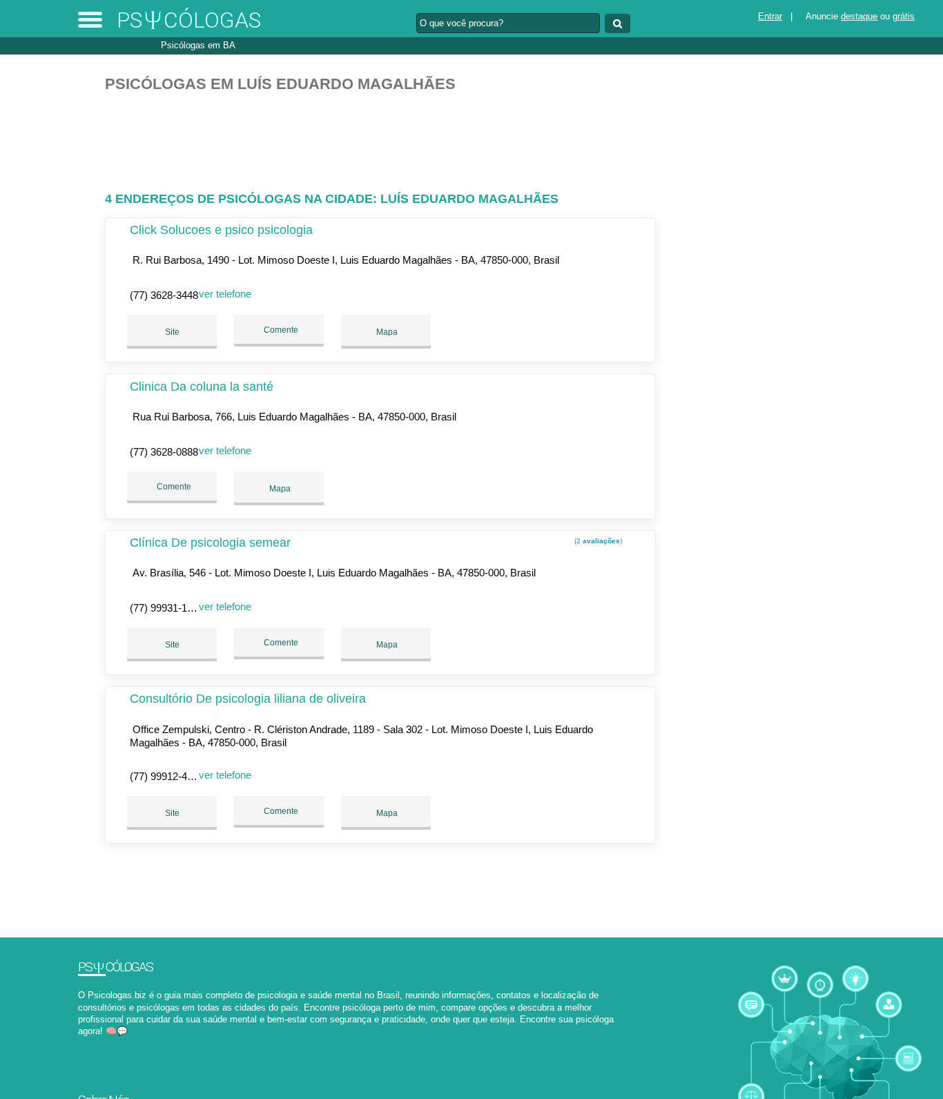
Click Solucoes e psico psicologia (221, 230)
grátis (904, 16)
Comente (280, 330)
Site (172, 332)
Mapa (386, 332)
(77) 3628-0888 (164, 452)
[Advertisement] (384, 136)
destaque (859, 16)
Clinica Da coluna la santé (201, 386)
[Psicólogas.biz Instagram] (93, 1043)
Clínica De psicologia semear (210, 543)
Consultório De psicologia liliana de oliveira (248, 699)
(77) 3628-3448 (164, 295)
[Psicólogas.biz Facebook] (81, 1043)
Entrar (770, 16)
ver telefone (225, 294)
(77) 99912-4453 (167, 776)
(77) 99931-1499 (167, 608)
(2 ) (597, 541)
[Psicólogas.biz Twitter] (87, 1043)
